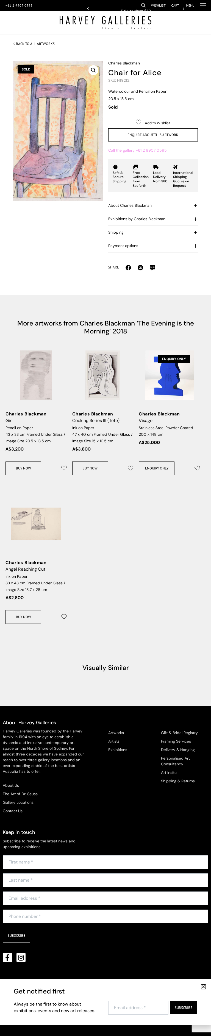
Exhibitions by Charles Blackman (136, 218)
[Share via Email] (128, 267)
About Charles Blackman (130, 205)
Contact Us (13, 810)
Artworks (116, 732)
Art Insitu (169, 772)
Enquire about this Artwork (152, 134)
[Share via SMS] (152, 267)
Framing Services (176, 741)
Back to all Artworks (35, 43)
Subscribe (16, 935)
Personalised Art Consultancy (175, 761)
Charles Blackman (124, 63)
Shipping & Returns (178, 781)
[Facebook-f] (7, 957)
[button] (88, 8)
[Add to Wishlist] (64, 468)
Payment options (123, 245)
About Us (11, 785)
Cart (175, 5)
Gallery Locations (18, 802)
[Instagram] (21, 957)
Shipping (116, 232)
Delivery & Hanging (178, 749)
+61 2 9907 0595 (19, 5)
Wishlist (158, 5)
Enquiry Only (156, 468)
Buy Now (23, 468)
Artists (114, 741)
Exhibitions (117, 749)
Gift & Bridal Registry (179, 732)
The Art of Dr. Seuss (20, 793)
